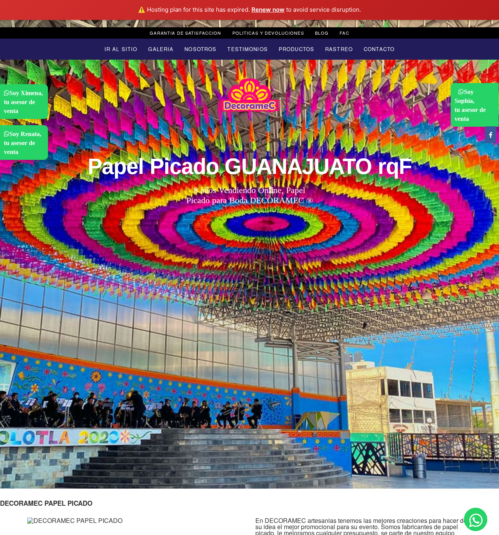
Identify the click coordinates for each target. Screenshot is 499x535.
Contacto (379, 49)
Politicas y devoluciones (268, 33)
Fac (344, 33)
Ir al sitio (120, 49)
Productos (296, 49)
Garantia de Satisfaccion (185, 33)
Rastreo (339, 49)
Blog (322, 33)
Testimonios (247, 49)
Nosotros (200, 49)
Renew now (268, 9)
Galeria (160, 49)
